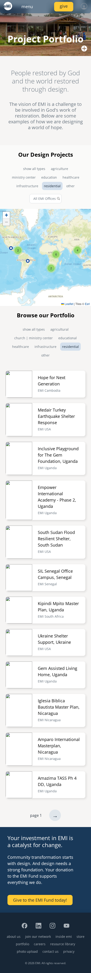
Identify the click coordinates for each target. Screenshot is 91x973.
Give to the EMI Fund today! (40, 900)
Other (70, 186)
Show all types (34, 168)
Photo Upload (27, 951)
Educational (67, 338)
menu (27, 6)
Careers (40, 944)
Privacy (68, 951)
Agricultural (59, 329)
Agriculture (59, 168)
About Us (14, 936)
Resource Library (62, 944)
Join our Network (38, 936)
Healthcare (71, 177)
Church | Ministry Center (33, 338)
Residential (52, 186)
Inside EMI (64, 936)
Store (80, 936)
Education (49, 177)
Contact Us (50, 951)
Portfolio (22, 944)
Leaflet (68, 304)
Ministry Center (24, 177)
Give (64, 6)
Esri (87, 304)
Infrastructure (27, 186)
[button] (51, 268)
